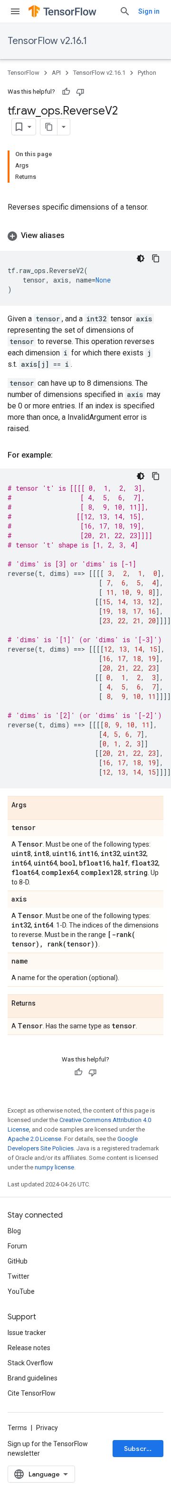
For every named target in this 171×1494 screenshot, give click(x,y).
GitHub (18, 1261)
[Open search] (125, 11)
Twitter (18, 1276)
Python (147, 72)
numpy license (54, 1167)
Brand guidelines (32, 1378)
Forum (17, 1246)
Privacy (47, 1428)
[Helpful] (66, 92)
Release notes (29, 1348)
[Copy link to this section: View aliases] (74, 235)
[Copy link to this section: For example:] (62, 455)
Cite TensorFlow (32, 1393)
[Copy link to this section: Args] (36, 805)
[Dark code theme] (140, 258)
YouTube (21, 1291)
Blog (14, 1231)
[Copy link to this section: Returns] (45, 1003)
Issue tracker (27, 1332)
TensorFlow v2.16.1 (47, 41)
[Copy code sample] (155, 258)
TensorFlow (23, 72)
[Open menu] (15, 11)
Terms (17, 1428)
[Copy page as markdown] (48, 127)
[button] (85, 235)
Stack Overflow (30, 1363)
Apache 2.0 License (34, 1138)
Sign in (149, 11)
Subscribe (140, 1448)
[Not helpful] (80, 92)
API (56, 72)
